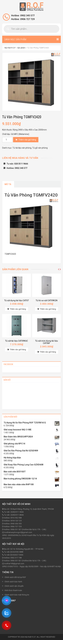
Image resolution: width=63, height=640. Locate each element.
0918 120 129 (16, 521)
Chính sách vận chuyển (14, 586)
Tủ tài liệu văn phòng (21, 148)
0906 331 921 (16, 529)
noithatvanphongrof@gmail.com (18, 532)
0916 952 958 (16, 518)
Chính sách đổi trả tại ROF (15, 577)
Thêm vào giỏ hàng (27, 139)
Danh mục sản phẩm (15, 39)
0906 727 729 (16, 526)
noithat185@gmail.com (14, 563)
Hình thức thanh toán (13, 590)
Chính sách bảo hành (13, 582)
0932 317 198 (16, 558)
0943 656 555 (16, 523)
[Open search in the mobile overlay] (31, 28)
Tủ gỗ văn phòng (40, 148)
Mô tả (8, 184)
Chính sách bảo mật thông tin (17, 595)
